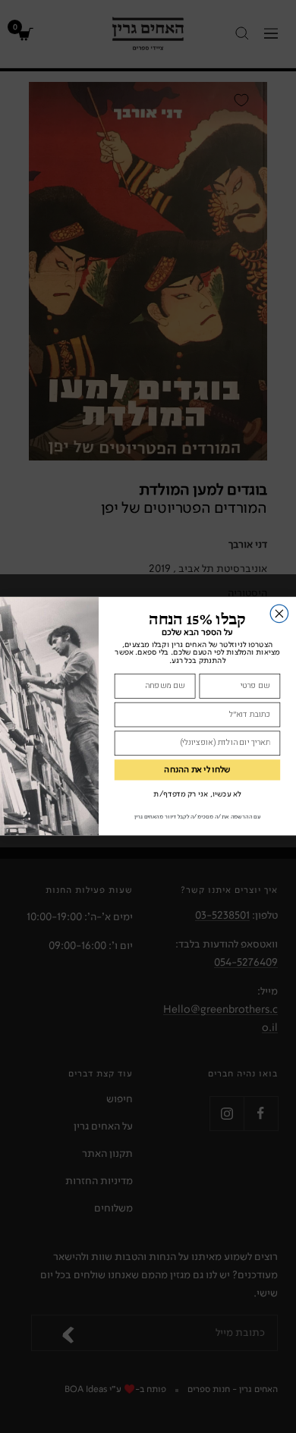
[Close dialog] (279, 614)
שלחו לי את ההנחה (197, 770)
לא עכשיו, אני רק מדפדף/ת (197, 795)
